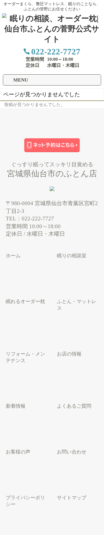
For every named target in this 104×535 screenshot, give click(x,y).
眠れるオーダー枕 (25, 301)
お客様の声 (18, 452)
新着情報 (15, 406)
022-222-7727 (55, 51)
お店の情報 (69, 354)
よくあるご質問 (74, 406)
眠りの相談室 (71, 255)
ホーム (13, 255)
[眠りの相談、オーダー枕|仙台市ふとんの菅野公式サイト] (52, 39)
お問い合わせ (71, 452)
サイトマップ (71, 497)
